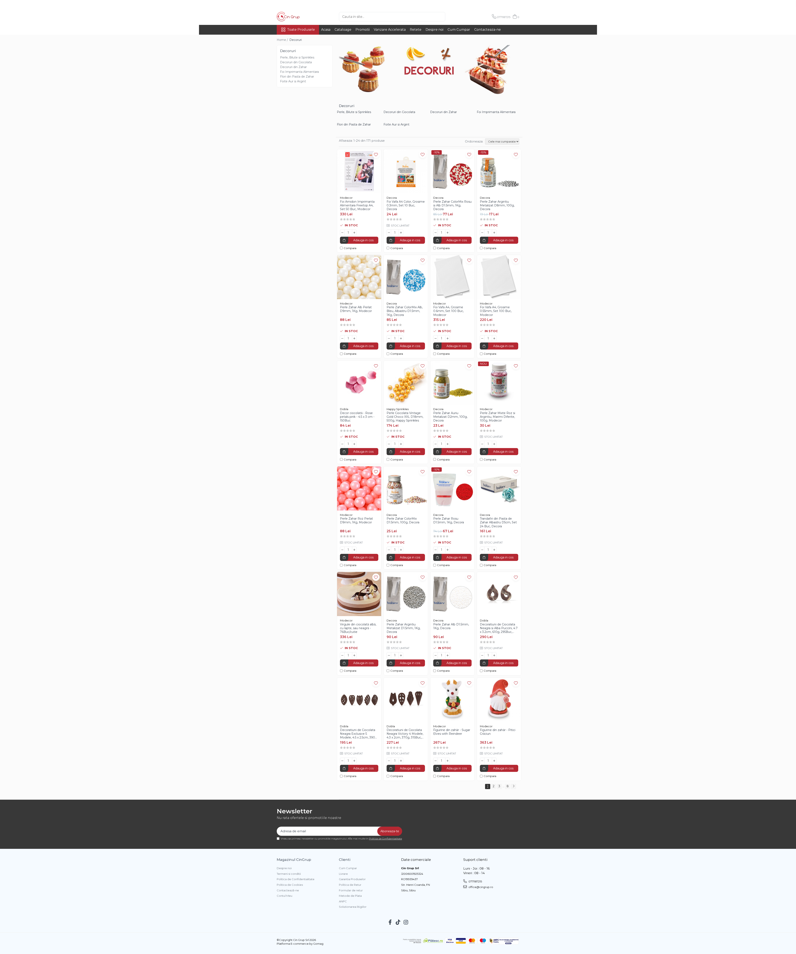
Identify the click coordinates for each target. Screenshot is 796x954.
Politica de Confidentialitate (385, 838)
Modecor (346, 197)
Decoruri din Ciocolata (296, 62)
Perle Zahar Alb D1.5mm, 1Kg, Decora (451, 626)
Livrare (343, 873)
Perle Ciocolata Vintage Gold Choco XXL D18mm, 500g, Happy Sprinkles (405, 416)
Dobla (344, 409)
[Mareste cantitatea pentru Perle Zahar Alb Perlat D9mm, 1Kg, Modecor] (354, 338)
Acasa (325, 30)
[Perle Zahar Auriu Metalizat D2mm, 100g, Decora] (452, 383)
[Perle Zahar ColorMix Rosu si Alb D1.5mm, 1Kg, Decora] (452, 171)
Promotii (363, 30)
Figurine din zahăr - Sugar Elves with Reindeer (451, 732)
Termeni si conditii (289, 873)
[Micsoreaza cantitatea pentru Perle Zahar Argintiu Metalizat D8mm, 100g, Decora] (482, 232)
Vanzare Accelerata (390, 30)
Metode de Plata (350, 895)
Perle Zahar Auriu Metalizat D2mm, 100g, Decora (450, 416)
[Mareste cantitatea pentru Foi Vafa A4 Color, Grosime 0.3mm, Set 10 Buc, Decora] (401, 232)
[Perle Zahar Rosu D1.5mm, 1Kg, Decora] (452, 488)
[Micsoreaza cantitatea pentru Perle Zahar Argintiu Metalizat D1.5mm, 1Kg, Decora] (389, 655)
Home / (283, 40)
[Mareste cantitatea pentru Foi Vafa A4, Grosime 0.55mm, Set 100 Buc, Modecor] (494, 338)
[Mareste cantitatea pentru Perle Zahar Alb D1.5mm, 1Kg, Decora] (447, 655)
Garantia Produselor (352, 879)
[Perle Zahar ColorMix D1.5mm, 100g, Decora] (406, 488)
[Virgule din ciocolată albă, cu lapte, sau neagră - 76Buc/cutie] (359, 594)
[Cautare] (452, 16)
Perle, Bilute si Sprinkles (297, 57)
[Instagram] (406, 922)
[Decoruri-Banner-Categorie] (429, 70)
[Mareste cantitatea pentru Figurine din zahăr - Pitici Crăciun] (494, 761)
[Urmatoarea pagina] (513, 786)
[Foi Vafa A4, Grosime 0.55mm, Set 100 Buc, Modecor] (499, 277)
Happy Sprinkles (398, 409)
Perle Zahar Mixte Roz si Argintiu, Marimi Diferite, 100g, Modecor (497, 416)
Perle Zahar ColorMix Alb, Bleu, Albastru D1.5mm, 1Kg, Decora (405, 311)
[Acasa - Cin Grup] (297, 16)
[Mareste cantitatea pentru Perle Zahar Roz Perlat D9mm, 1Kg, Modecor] (354, 550)
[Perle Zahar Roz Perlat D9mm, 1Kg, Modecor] (359, 488)
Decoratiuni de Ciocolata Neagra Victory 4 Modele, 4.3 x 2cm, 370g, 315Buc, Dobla (405, 734)
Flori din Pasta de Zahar (297, 76)
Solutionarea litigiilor (352, 906)
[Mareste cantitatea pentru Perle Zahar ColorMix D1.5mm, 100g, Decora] (401, 550)
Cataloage (343, 30)
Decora (392, 197)
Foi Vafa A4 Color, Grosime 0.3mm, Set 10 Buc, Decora (406, 205)
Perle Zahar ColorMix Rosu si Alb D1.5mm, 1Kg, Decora (452, 205)
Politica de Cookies (290, 884)
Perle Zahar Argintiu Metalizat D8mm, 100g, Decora (497, 205)
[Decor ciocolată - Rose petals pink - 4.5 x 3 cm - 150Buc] (359, 383)
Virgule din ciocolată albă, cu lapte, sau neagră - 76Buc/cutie (358, 628)
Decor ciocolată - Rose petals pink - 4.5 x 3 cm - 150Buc (357, 416)
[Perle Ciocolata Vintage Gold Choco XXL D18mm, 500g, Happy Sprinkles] (406, 383)
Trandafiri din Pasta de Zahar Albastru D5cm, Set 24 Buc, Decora (498, 522)
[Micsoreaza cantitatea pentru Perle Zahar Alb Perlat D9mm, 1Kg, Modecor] (342, 338)
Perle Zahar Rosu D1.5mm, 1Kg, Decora (448, 520)
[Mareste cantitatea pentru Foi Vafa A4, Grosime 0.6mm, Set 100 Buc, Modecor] (447, 338)
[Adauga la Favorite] (376, 154)
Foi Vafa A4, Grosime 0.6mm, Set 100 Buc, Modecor (448, 311)
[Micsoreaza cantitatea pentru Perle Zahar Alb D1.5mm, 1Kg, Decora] (435, 655)
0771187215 (475, 881)
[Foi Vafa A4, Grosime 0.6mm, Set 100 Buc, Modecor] (452, 277)
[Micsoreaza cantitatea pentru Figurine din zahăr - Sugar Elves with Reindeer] (435, 761)
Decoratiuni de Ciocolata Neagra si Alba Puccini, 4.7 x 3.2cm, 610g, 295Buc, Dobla (499, 628)
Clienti (344, 860)
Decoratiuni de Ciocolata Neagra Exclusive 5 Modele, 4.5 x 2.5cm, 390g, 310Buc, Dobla (359, 734)
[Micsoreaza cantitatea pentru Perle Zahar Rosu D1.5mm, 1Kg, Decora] (435, 550)
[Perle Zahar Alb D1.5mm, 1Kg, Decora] (452, 594)
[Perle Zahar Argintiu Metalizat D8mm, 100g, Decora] (499, 171)
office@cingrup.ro (480, 887)
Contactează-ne (288, 890)
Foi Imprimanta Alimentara (299, 72)
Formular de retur (351, 890)
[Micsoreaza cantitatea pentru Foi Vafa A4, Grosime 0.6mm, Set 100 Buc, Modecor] (435, 338)
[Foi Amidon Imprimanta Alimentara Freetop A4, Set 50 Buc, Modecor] (359, 171)
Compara (350, 248)
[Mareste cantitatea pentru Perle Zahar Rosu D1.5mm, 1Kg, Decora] (447, 550)
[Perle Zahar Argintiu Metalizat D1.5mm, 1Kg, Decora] (406, 594)
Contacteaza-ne (487, 30)
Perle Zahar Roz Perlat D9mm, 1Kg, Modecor (356, 520)
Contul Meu (284, 895)
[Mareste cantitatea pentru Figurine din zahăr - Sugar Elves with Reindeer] (447, 761)
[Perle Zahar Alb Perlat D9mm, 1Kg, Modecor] (359, 277)
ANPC (343, 901)
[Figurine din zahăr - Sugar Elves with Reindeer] (452, 700)
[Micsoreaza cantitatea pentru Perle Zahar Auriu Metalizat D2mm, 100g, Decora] (435, 444)
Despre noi (434, 30)
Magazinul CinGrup (294, 860)
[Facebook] (390, 922)
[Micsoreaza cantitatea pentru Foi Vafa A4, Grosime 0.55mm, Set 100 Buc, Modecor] (482, 338)
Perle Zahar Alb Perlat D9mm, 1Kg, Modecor (356, 309)
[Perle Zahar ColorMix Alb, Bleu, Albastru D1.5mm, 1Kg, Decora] (406, 277)
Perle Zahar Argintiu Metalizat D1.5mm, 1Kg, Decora (403, 628)
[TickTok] (398, 922)
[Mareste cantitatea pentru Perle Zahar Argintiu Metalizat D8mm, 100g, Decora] (494, 232)
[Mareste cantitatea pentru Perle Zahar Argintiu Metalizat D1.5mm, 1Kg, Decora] (401, 655)
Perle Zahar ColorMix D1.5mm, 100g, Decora (403, 520)
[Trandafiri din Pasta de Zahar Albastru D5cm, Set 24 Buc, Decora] (499, 488)
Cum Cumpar (459, 30)
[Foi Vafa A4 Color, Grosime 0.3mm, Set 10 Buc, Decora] (406, 171)
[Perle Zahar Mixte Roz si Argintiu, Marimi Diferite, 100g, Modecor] (499, 383)
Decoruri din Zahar (293, 67)
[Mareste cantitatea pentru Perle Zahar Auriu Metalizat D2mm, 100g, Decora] (447, 444)
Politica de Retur (350, 884)
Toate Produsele (301, 30)
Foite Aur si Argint (293, 81)
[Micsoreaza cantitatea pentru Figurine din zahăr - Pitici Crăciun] (482, 761)
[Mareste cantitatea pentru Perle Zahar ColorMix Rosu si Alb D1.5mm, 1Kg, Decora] (447, 232)
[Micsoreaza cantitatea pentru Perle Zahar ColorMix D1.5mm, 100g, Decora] (389, 550)
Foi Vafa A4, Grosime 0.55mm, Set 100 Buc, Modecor (496, 311)
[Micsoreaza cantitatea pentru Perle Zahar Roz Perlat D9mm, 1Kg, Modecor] (342, 550)
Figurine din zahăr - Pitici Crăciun (497, 732)
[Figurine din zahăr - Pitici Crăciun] (499, 700)
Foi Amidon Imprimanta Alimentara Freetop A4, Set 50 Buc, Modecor (357, 205)
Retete (415, 30)
